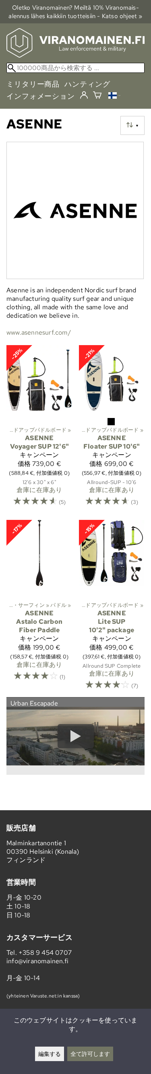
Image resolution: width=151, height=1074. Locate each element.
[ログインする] (84, 95)
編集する (49, 1053)
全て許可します (90, 1053)
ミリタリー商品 (33, 84)
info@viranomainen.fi (37, 961)
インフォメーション (40, 96)
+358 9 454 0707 (45, 952)
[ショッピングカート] (97, 96)
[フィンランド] (114, 96)
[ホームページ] (75, 55)
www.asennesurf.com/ (38, 332)
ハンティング (87, 84)
